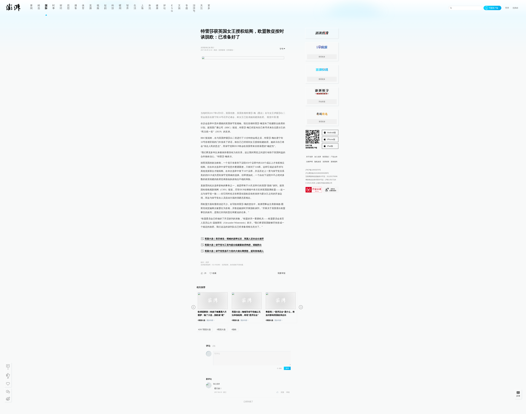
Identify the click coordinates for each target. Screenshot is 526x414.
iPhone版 (331, 139)
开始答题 (322, 102)
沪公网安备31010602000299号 (317, 173)
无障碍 (515, 8)
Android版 (331, 132)
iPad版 (330, 146)
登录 (507, 8)
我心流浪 (216, 384)
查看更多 (322, 57)
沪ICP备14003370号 (313, 170)
